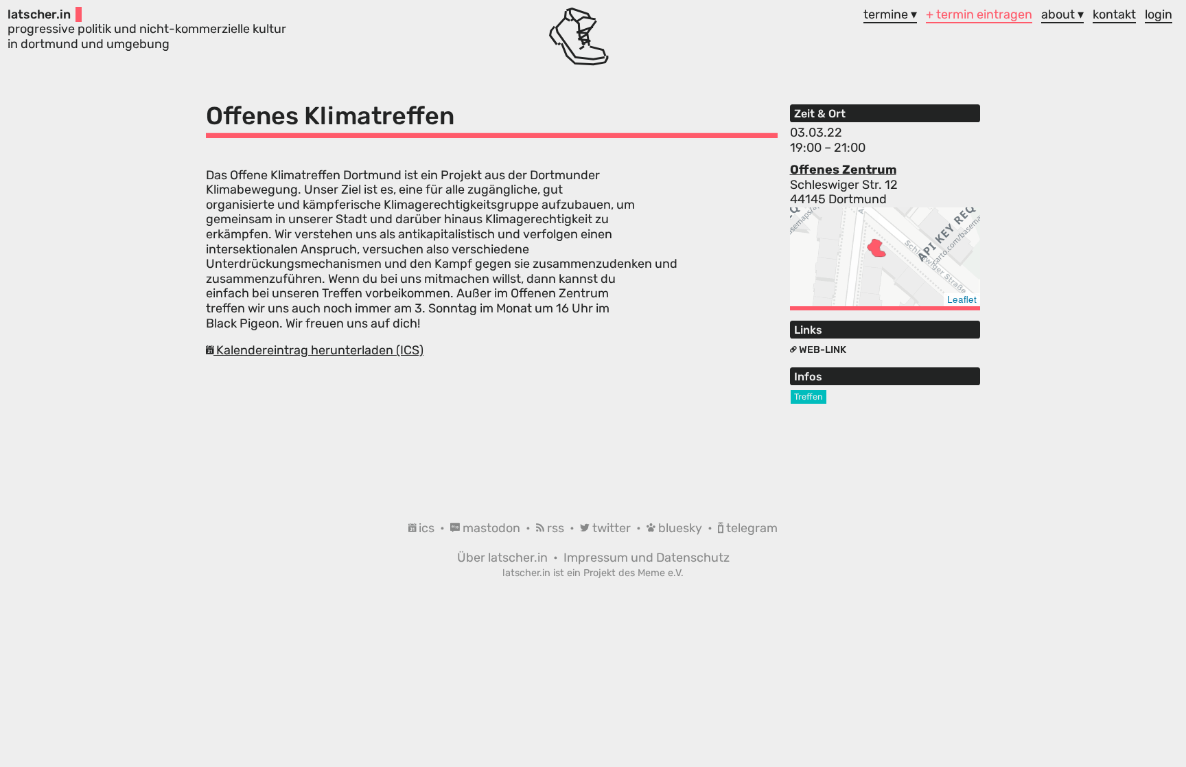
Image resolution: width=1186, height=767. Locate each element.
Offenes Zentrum (843, 169)
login (1158, 14)
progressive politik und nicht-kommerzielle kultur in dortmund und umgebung (147, 29)
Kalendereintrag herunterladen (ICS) (318, 350)
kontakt (1114, 14)
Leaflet (962, 299)
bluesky (680, 528)
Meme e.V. (661, 573)
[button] (876, 248)
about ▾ (1062, 14)
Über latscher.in (503, 557)
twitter (611, 528)
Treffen (808, 396)
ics (426, 528)
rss (555, 528)
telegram (750, 528)
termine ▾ (890, 14)
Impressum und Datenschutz (646, 557)
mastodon (491, 528)
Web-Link (821, 350)
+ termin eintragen (979, 14)
